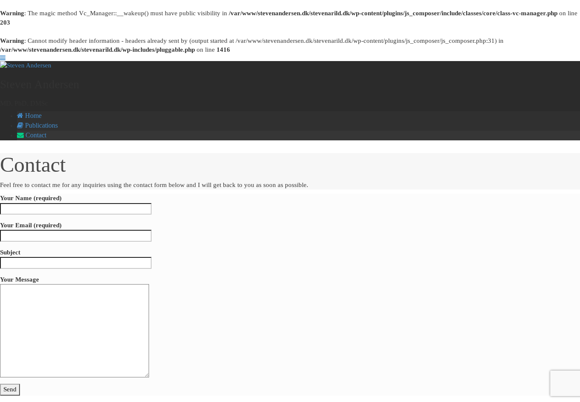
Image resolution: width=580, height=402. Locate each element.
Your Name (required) (31, 198)
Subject (10, 252)
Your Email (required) (31, 225)
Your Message (19, 279)
